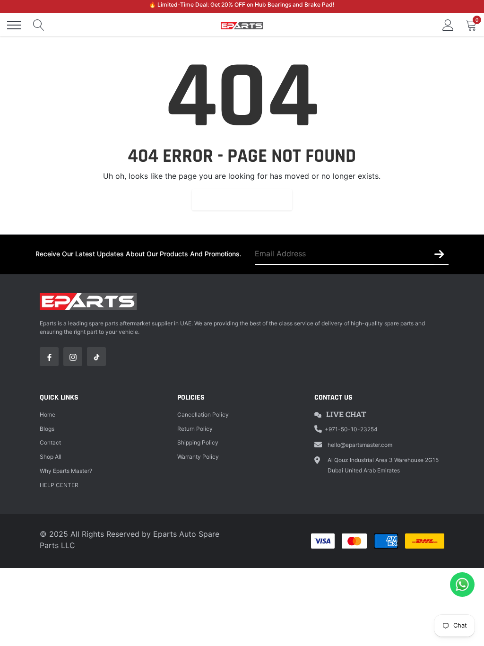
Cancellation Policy (203, 414)
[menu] (14, 25)
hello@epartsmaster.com (360, 444)
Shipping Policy (197, 442)
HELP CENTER (59, 485)
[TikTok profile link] (96, 356)
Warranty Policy (198, 456)
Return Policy (195, 428)
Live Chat (346, 414)
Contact (50, 442)
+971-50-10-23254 (351, 429)
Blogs (47, 428)
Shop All (50, 456)
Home (47, 414)
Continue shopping (242, 199)
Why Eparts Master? (66, 470)
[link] (49, 356)
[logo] (242, 25)
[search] (38, 25)
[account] (448, 25)
